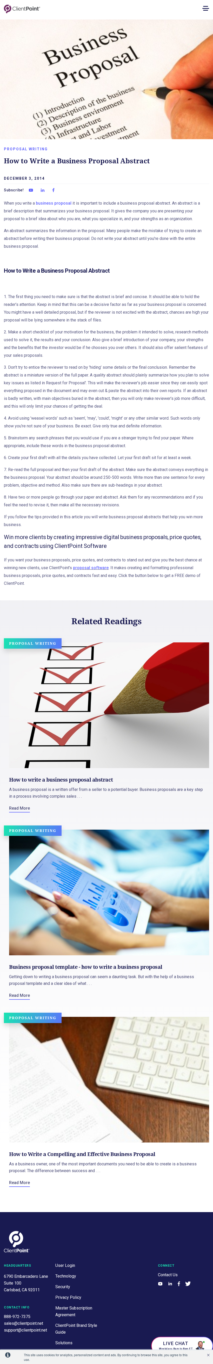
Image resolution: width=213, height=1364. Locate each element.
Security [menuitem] (62, 1286)
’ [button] (208, 1355)
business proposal (53, 203)
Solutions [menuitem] (63, 1342)
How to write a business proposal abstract (61, 779)
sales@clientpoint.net (23, 1323)
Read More (19, 808)
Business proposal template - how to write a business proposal (85, 966)
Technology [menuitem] (65, 1276)
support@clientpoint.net (25, 1330)
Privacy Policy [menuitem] (68, 1297)
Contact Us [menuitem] (168, 1274)
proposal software (91, 567)
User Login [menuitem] (65, 1265)
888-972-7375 (17, 1316)
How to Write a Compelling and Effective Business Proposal (82, 1154)
